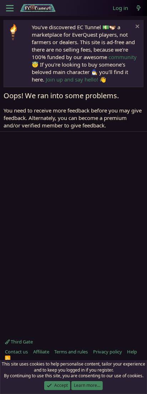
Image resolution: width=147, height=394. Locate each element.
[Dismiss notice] (136, 27)
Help (132, 351)
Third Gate (21, 341)
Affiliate (41, 351)
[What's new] (139, 8)
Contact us (16, 351)
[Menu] (9, 8)
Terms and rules (71, 351)
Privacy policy (107, 351)
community (122, 57)
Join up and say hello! (72, 79)
